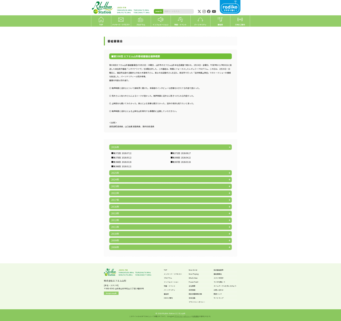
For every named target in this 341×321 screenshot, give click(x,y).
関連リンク (218, 294)
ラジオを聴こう (219, 282)
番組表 (166, 294)
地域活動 (192, 298)
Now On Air (193, 270)
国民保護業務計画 (195, 294)
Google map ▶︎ (111, 293)
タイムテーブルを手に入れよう (225, 286)
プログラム (168, 278)
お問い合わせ (219, 290)
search (158, 11)
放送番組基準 (219, 270)
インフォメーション (171, 282)
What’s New (193, 278)
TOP (165, 270)
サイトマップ (219, 298)
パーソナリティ (169, 290)
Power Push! (193, 282)
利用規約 (195, 316)
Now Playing (193, 274)
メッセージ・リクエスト (173, 274)
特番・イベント (169, 286)
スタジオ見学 (219, 278)
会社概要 (192, 286)
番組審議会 (218, 274)
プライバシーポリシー (197, 302)
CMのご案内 (168, 298)
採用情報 (192, 290)
